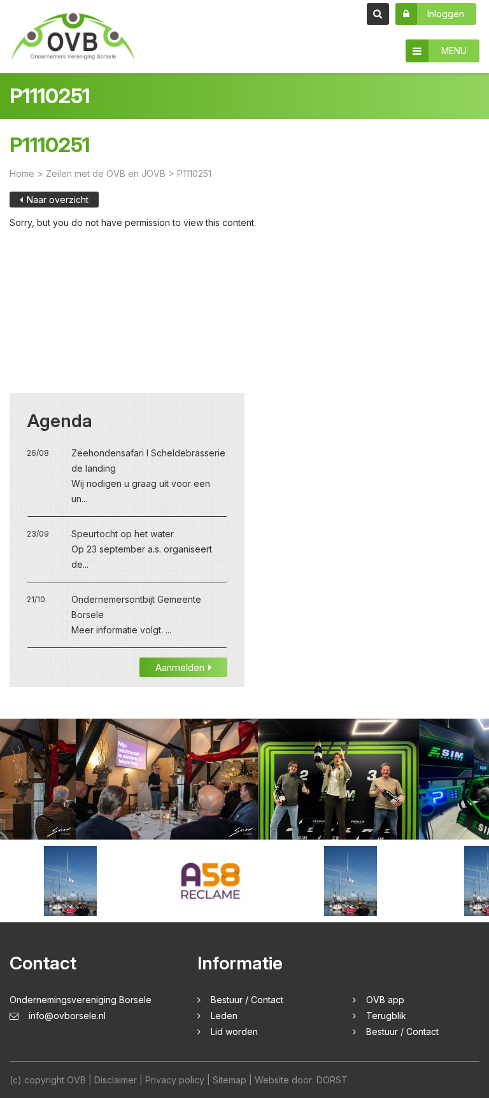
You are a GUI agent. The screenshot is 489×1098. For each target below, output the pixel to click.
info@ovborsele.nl (67, 1015)
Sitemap (229, 1079)
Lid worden (234, 1031)
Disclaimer (115, 1079)
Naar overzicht (58, 199)
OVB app (385, 999)
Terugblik (386, 1015)
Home (22, 173)
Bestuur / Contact (247, 999)
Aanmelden (179, 667)
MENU (454, 50)
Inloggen (445, 14)
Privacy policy (174, 1079)
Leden (224, 1015)
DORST (332, 1079)
